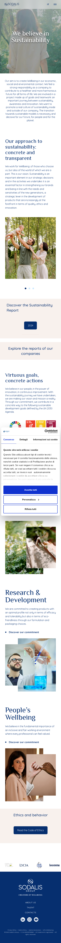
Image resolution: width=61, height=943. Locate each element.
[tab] (30, 351)
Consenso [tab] (8, 439)
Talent (30, 907)
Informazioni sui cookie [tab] (45, 439)
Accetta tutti (30, 490)
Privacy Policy (12, 930)
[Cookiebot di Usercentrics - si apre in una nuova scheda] (45, 431)
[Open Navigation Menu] (55, 4)
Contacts (30, 912)
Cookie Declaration (35, 930)
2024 (30, 325)
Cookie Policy (22, 930)
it (48, 4)
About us (30, 902)
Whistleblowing (48, 930)
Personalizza (29, 499)
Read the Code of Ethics (30, 830)
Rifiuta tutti (30, 509)
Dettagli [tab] (24, 439)
